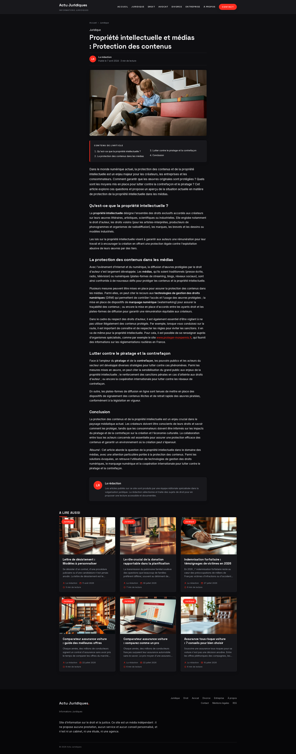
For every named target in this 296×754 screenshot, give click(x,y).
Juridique (137, 7)
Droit (151, 7)
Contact (228, 7)
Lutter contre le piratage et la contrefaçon (174, 150)
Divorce (177, 7)
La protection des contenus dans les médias (120, 156)
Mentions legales (220, 703)
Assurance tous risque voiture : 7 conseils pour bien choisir (205, 641)
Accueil (122, 7)
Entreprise (193, 7)
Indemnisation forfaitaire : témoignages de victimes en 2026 (207, 561)
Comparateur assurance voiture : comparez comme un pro (145, 641)
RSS (235, 703)
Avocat (163, 7)
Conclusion (158, 155)
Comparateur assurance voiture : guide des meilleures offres (85, 641)
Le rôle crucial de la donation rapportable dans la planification (146, 561)
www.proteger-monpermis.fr (173, 337)
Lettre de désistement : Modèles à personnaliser (80, 561)
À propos (210, 7)
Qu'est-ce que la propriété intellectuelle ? (119, 151)
